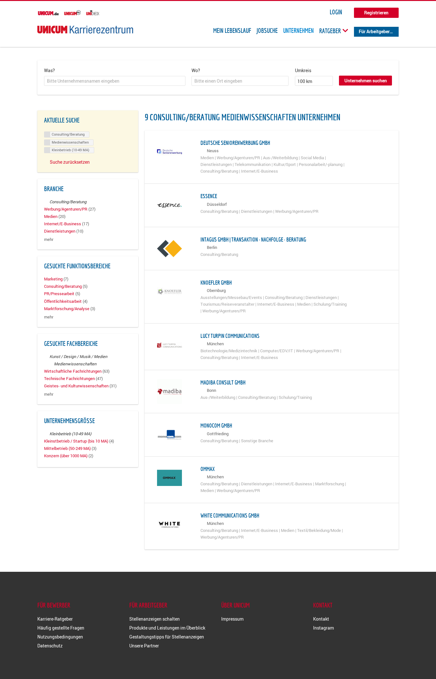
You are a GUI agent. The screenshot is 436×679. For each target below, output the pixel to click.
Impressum (232, 619)
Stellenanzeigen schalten (154, 619)
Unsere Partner (144, 646)
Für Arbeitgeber (374, 31)
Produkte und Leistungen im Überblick (167, 628)
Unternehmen (298, 30)
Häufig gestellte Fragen (60, 628)
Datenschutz (50, 646)
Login (336, 12)
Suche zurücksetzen (70, 162)
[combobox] (114, 81)
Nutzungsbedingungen (60, 637)
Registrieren (376, 13)
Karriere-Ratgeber (55, 619)
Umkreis (303, 70)
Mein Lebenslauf (232, 30)
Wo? (196, 70)
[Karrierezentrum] (85, 30)
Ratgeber (330, 30)
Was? (49, 70)
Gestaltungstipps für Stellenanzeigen (166, 637)
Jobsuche (267, 30)
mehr (48, 239)
